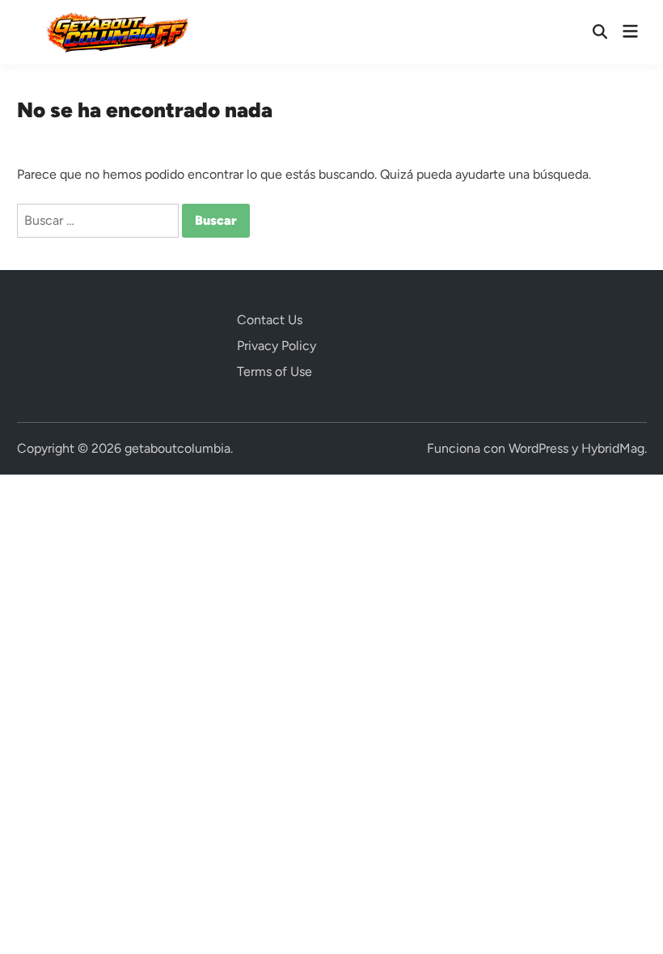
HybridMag (612, 448)
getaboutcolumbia (177, 448)
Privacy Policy (276, 345)
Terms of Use (274, 371)
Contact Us (269, 319)
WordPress (538, 448)
